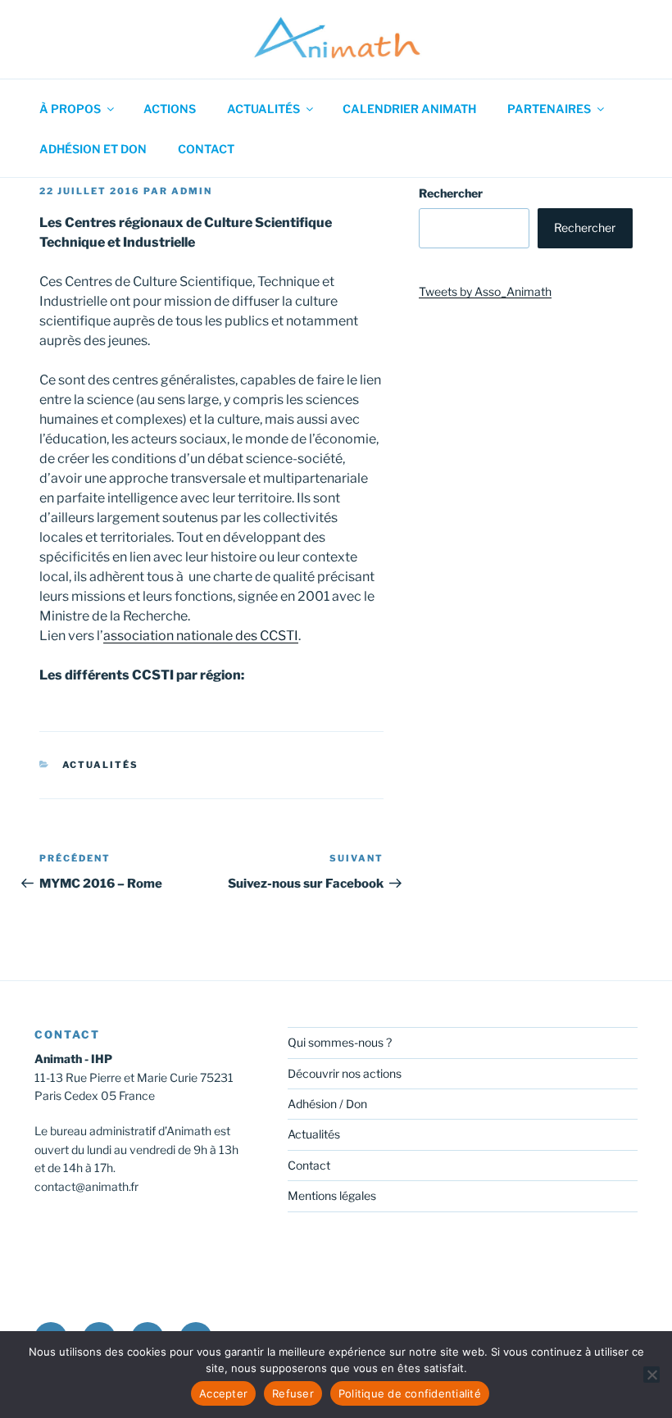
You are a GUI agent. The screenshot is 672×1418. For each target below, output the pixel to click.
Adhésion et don (93, 149)
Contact (206, 149)
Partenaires (549, 109)
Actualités (263, 109)
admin (191, 191)
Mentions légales (332, 1195)
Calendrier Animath (409, 109)
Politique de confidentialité (409, 1393)
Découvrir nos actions (345, 1073)
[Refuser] (651, 1374)
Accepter (223, 1393)
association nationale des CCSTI (200, 635)
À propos (70, 109)
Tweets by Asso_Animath (485, 291)
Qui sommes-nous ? (340, 1042)
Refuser (293, 1393)
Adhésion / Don (327, 1104)
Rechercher (451, 193)
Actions (169, 109)
